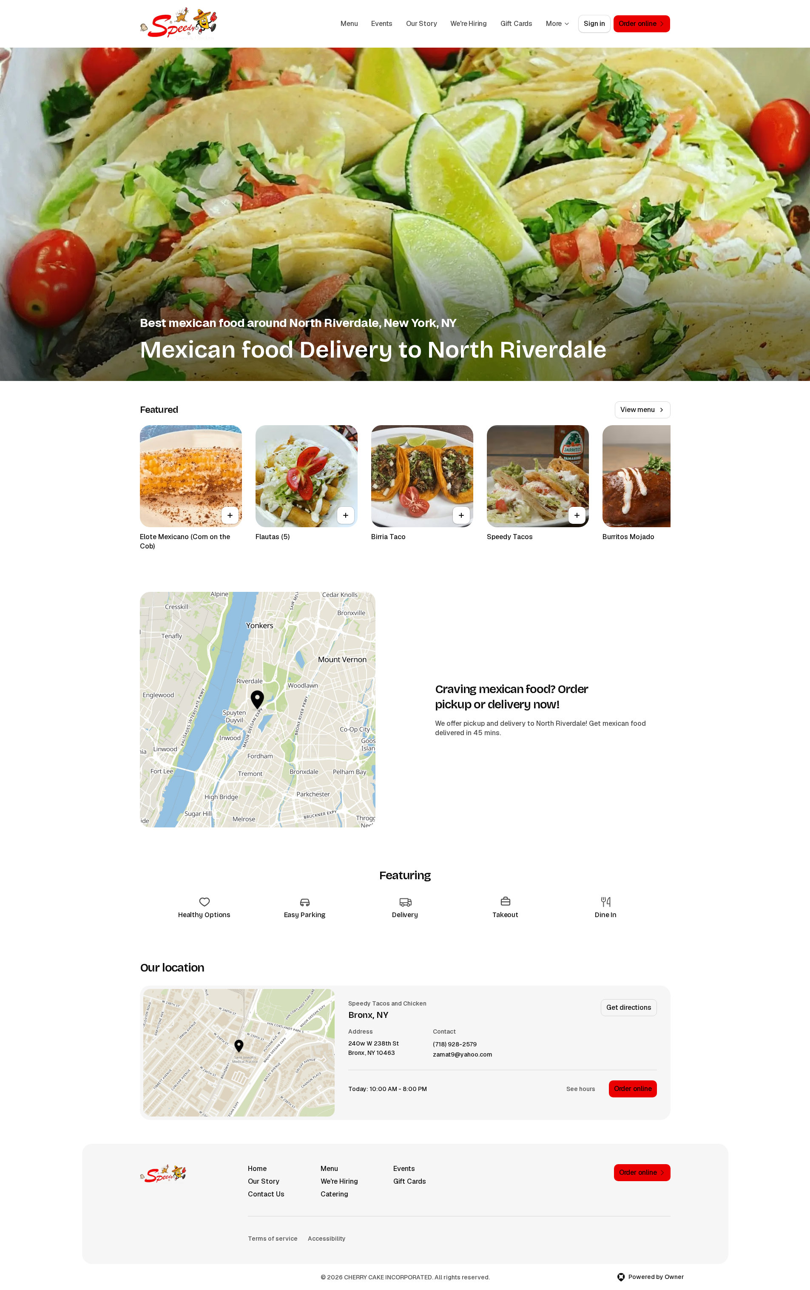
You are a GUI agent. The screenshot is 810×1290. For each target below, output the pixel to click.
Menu (349, 23)
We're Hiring (468, 23)
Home (257, 1168)
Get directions (628, 1007)
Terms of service (273, 1238)
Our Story (421, 23)
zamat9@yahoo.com (462, 1055)
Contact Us (266, 1194)
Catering (334, 1194)
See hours (580, 1089)
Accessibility (327, 1238)
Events (381, 23)
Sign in (594, 23)
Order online (633, 1088)
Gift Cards (516, 23)
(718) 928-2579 (455, 1044)
